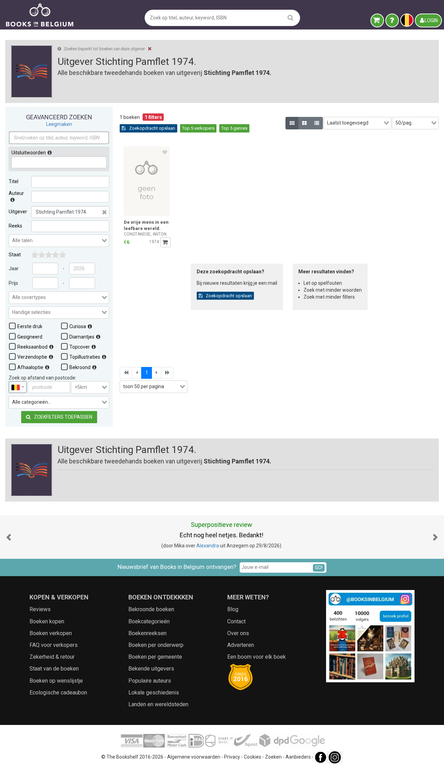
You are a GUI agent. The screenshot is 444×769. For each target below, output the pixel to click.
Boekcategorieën (149, 621)
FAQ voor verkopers (53, 645)
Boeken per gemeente (155, 656)
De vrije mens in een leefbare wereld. (146, 225)
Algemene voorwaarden (193, 757)
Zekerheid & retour (52, 656)
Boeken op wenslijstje (56, 680)
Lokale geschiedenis (153, 692)
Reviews (40, 609)
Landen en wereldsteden (158, 704)
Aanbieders (298, 757)
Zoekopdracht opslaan (151, 128)
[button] (8, 537)
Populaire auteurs (149, 680)
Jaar (14, 268)
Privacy (232, 757)
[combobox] (59, 240)
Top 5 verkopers (198, 128)
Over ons (238, 633)
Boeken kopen (46, 621)
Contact (236, 621)
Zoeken (273, 757)
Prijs (13, 283)
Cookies (252, 757)
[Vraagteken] (392, 20)
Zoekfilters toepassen (62, 417)
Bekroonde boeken (151, 609)
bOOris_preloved (252, 545)
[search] (290, 17)
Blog (232, 609)
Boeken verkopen (50, 633)
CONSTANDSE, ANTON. (146, 234)
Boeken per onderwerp (155, 645)
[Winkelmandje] (377, 20)
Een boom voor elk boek (256, 656)
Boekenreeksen (147, 633)
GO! (319, 567)
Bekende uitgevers (151, 668)
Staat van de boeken (54, 668)
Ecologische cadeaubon (58, 692)
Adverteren (240, 645)
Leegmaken (59, 124)
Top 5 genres (234, 128)
